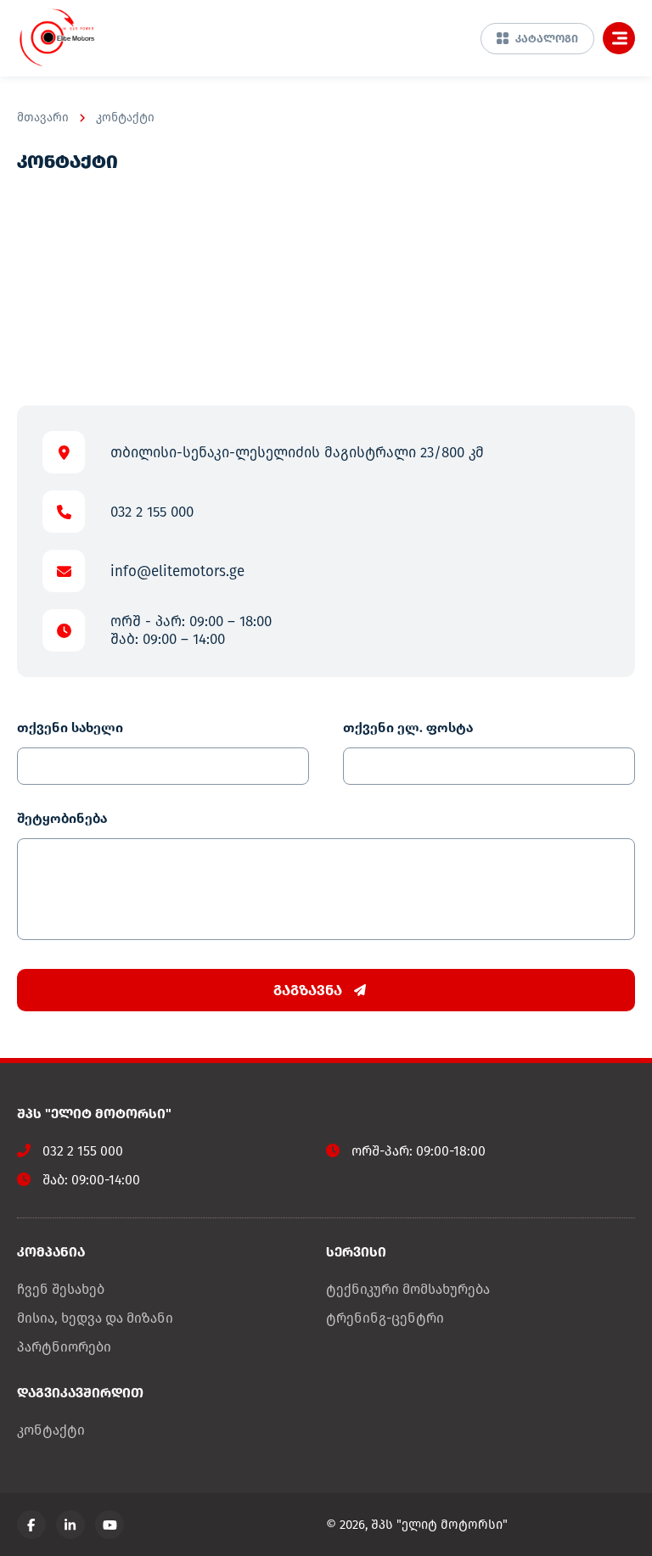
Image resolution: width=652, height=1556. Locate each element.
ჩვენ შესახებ (60, 1289)
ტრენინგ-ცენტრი (385, 1318)
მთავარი (43, 117)
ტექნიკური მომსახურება (408, 1289)
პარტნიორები (64, 1347)
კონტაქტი (125, 117)
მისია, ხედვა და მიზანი (95, 1318)
